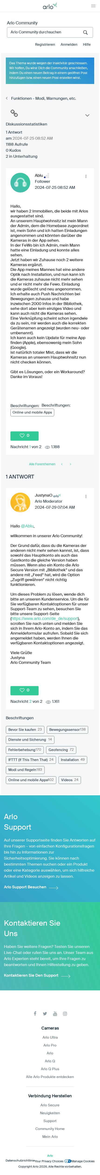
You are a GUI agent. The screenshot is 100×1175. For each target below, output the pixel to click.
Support (50, 1121)
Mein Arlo (50, 1137)
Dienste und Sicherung (27, 740)
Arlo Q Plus (50, 1069)
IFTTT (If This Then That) (28, 760)
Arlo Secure (50, 1105)
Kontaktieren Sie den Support (31, 976)
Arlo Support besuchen (25, 887)
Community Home (50, 1129)
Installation (70, 760)
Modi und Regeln (22, 770)
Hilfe (87, 44)
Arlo (50, 1053)
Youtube (55, 1014)
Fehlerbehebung (21, 750)
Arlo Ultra (50, 1037)
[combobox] (50, 32)
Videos (67, 780)
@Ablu (27, 526)
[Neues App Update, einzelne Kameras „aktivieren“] (62, 464)
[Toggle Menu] (93, 6)
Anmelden (69, 44)
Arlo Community (22, 23)
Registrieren (45, 44)
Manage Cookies (83, 1161)
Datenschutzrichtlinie (20, 1160)
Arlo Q (50, 1061)
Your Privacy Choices (49, 1161)
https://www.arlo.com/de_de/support (44, 618)
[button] (86, 176)
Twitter (45, 1014)
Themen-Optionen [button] (87, 116)
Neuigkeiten (50, 1113)
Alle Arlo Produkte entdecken (50, 1077)
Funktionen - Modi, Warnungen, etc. (43, 99)
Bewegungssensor (64, 730)
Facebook (35, 1014)
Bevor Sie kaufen (22, 730)
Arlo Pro (50, 1045)
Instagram (65, 1014)
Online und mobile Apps (32, 412)
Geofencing (58, 750)
